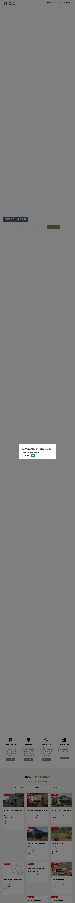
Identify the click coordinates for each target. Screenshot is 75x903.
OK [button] (33, 455)
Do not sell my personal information (30, 452)
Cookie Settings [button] (26, 455)
